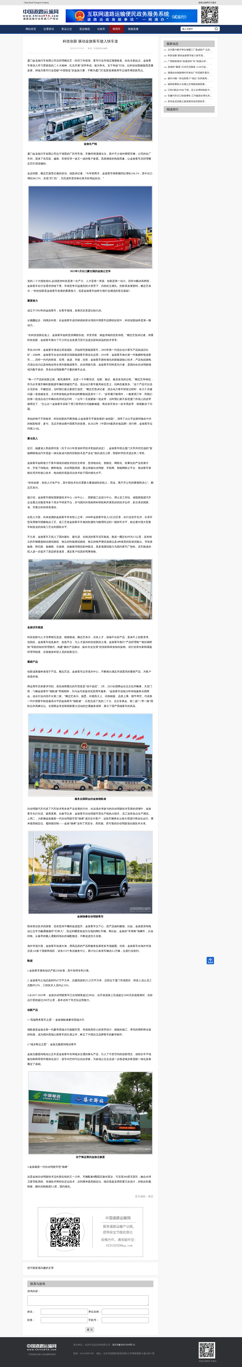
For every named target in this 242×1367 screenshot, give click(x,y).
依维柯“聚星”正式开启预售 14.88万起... (188, 67)
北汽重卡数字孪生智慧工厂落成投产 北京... (190, 50)
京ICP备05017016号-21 (123, 1345)
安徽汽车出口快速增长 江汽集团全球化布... (190, 95)
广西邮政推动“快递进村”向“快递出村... (188, 61)
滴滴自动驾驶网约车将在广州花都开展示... (189, 72)
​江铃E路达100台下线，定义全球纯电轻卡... (190, 90)
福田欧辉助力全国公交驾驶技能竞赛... (187, 84)
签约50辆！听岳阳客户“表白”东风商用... (188, 78)
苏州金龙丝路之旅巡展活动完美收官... (187, 101)
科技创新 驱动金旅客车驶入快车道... (186, 55)
